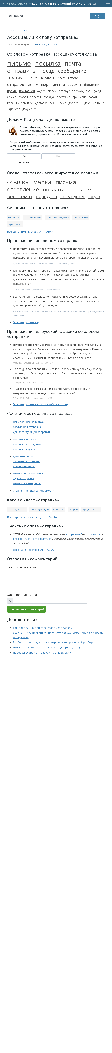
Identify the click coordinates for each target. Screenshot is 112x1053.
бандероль (93, 84)
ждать (23, 478)
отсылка (13, 217)
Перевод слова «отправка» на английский (42, 652)
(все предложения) (26, 322)
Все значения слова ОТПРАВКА (33, 550)
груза (73, 78)
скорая (73, 509)
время (12, 91)
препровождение (57, 217)
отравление (23, 189)
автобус (64, 91)
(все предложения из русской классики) (40, 404)
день (23, 456)
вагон (93, 97)
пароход (78, 91)
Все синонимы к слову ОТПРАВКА (30, 231)
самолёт (74, 84)
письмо (19, 63)
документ (29, 109)
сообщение (72, 70)
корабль (13, 103)
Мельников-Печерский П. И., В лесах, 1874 (33, 362)
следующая (27, 427)
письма (66, 182)
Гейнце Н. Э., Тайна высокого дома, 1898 (32, 398)
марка (42, 182)
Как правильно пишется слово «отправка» (42, 628)
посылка (48, 63)
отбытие (27, 103)
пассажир (63, 97)
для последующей (31, 432)
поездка (49, 97)
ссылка (18, 181)
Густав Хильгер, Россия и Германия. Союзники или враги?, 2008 (43, 263)
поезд (46, 70)
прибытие (79, 97)
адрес (41, 91)
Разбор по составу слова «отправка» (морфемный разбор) (53, 642)
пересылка (81, 217)
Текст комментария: (22, 567)
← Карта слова (17, 30)
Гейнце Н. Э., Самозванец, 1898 (28, 382)
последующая (39, 509)
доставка (41, 103)
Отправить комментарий (26, 609)
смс (61, 78)
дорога (73, 103)
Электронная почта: (22, 594)
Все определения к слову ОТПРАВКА (32, 517)
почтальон (27, 91)
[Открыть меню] (107, 3)
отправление (19, 84)
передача (46, 196)
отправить (21, 70)
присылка (14, 224)
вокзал (23, 97)
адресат (35, 97)
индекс (85, 103)
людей (52, 91)
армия (11, 97)
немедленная (28, 422)
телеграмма (40, 78)
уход (97, 91)
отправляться (42, 538)
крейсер (14, 109)
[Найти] (97, 16)
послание (55, 189)
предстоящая (91, 509)
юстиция (82, 189)
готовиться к (28, 473)
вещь (53, 103)
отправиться (21, 538)
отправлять (93, 534)
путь (89, 91)
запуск (94, 196)
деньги (59, 84)
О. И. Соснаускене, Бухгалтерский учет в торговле (37, 289)
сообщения (27, 444)
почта (73, 63)
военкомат (19, 196)
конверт (42, 84)
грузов (24, 449)
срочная (58, 509)
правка (15, 77)
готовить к (27, 483)
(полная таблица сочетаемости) (34, 490)
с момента (26, 461)
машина (98, 103)
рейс (63, 103)
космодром (72, 196)
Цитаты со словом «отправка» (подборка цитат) (46, 647)
